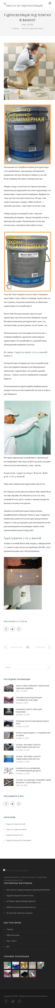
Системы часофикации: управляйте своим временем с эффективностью (33, 781)
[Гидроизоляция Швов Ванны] (40, 965)
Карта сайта (11, 941)
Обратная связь (12, 935)
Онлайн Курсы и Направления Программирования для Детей (28, 769)
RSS (8, 946)
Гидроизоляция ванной (15, 824)
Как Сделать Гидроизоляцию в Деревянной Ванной (28, 890)
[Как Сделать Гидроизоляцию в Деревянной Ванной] (24, 965)
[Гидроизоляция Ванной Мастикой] (24, 973)
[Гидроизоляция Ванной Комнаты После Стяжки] (7, 973)
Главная (15, 28)
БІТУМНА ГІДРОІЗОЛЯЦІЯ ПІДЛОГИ (21, 901)
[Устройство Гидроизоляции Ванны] (7, 965)
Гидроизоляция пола (14, 835)
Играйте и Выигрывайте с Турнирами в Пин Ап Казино (33, 734)
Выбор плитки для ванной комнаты (21, 907)
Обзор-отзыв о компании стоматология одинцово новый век (32, 687)
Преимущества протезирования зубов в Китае (32, 722)
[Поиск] (48, 667)
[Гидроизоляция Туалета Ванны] (15, 965)
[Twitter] (12, 629)
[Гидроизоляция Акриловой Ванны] (15, 973)
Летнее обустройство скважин (19, 913)
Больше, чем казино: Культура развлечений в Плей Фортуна (28, 746)
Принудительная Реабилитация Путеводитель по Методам (29, 699)
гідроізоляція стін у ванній (30, 352)
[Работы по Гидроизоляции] (23, 5)
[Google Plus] (19, 629)
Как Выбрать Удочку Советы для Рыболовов (29, 710)
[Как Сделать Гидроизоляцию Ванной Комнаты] (32, 973)
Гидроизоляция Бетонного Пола (19, 895)
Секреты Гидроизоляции (32, 28)
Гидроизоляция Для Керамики (18, 840)
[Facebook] (6, 629)
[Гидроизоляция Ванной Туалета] (32, 965)
